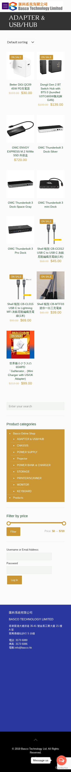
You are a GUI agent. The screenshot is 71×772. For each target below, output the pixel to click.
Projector (22, 458)
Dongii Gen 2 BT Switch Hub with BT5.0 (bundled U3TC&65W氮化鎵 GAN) (50, 92)
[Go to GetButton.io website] (61, 768)
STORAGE (23, 471)
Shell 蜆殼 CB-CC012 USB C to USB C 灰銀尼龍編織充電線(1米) (50, 252)
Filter (13, 531)
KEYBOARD (24, 491)
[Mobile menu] (5, 6)
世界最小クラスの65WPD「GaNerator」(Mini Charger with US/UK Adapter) (20, 371)
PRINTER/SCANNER (29, 478)
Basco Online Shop (24, 433)
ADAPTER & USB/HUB (30, 439)
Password (12, 563)
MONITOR (23, 484)
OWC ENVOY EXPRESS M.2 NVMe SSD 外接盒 (20, 151)
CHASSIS (22, 445)
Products (18, 497)
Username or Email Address (22, 549)
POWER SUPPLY (27, 452)
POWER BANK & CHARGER (33, 465)
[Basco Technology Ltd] (35, 6)
